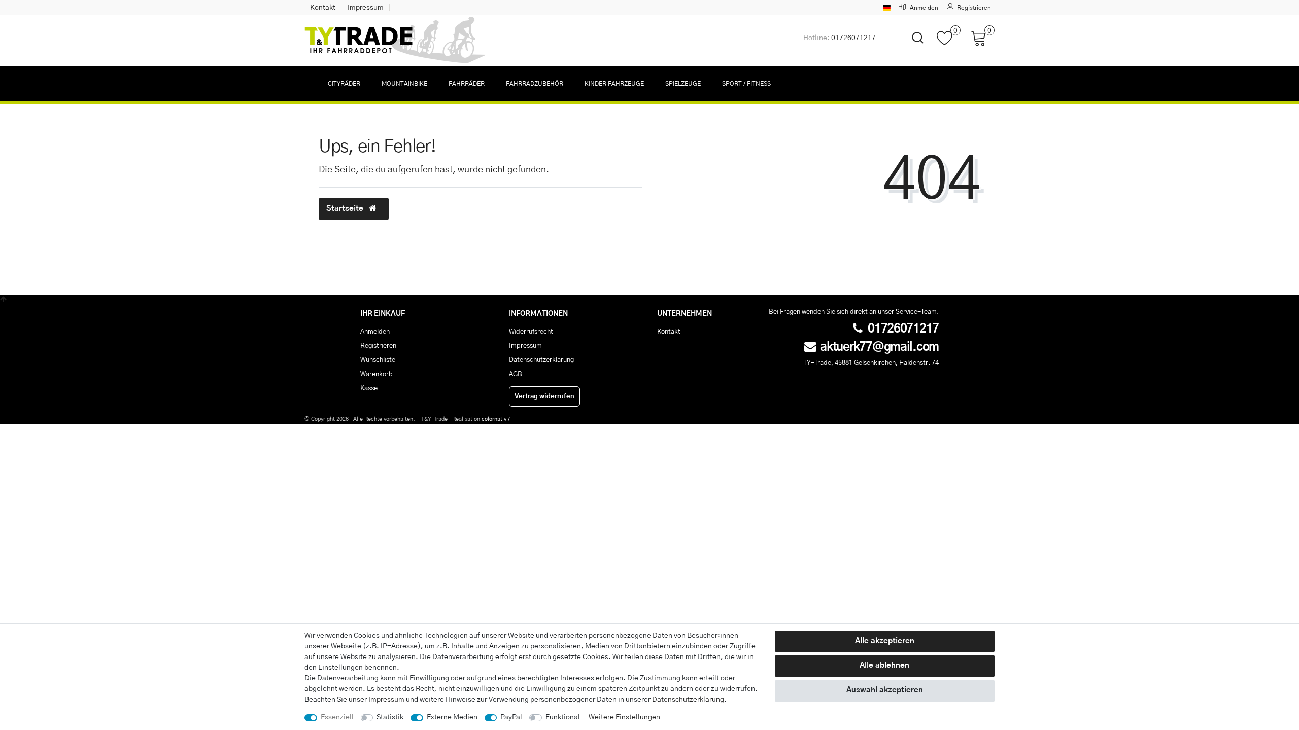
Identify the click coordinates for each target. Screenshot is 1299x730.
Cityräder (344, 84)
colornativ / (496, 419)
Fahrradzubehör (534, 84)
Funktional (562, 717)
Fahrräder (467, 84)
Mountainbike (404, 84)
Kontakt (322, 7)
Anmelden (375, 331)
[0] (949, 43)
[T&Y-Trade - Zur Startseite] (395, 40)
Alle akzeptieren (884, 641)
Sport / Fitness (746, 84)
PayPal (511, 717)
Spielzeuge (683, 84)
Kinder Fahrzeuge (614, 84)
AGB (515, 374)
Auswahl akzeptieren (884, 690)
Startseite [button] (345, 208)
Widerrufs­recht (531, 331)
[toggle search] (911, 46)
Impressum (366, 7)
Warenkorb (376, 374)
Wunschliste (377, 359)
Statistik (390, 717)
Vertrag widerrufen (544, 396)
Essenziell (337, 717)
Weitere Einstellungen (624, 717)
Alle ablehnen (884, 665)
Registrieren (378, 345)
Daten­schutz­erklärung (688, 699)
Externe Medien (452, 717)
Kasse (369, 388)
